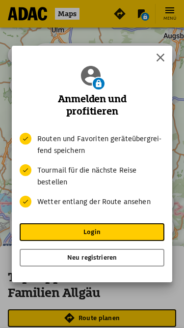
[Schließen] (160, 57)
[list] (92, 170)
